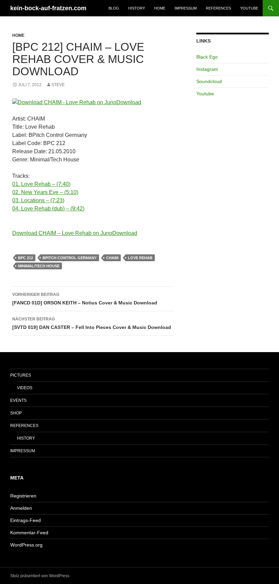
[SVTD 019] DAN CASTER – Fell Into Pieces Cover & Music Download (91, 323)
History (136, 8)
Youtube (249, 8)
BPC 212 (25, 258)
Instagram (207, 69)
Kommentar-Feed (29, 532)
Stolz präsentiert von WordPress (39, 575)
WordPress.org (26, 545)
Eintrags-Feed (25, 520)
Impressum (186, 8)
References (218, 8)
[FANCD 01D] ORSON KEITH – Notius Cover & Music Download (84, 298)
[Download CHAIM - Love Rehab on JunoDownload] (93, 102)
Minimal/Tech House (39, 266)
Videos (24, 387)
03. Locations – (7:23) (38, 200)
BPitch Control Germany (70, 258)
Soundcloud (209, 81)
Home (159, 8)
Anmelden (21, 508)
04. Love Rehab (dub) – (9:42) (48, 208)
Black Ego (207, 57)
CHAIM (112, 258)
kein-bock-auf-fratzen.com (48, 8)
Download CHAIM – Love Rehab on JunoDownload (74, 233)
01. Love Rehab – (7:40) (41, 184)
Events (18, 400)
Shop (16, 413)
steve (58, 84)
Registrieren (23, 496)
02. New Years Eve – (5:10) (45, 192)
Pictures (20, 375)
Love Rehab (140, 258)
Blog (114, 8)
